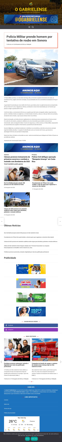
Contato (6, 400)
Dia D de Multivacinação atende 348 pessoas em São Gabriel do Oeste (14, 183)
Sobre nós (6, 404)
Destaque (44, 356)
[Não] (60, 438)
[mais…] (17, 375)
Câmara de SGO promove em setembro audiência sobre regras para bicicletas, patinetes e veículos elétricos (15, 210)
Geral (26, 356)
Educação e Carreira (18, 356)
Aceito (27, 438)
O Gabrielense (31, 9)
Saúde (35, 358)
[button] (1, 362)
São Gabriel (9, 358)
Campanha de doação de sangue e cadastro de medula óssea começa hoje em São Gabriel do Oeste (44, 365)
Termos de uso (7, 408)
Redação (29, 44)
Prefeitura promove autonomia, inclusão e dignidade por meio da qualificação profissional (26, 252)
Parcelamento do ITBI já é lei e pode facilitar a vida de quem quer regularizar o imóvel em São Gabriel (44, 184)
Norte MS (8, 356)
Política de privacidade (9, 412)
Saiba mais (34, 438)
